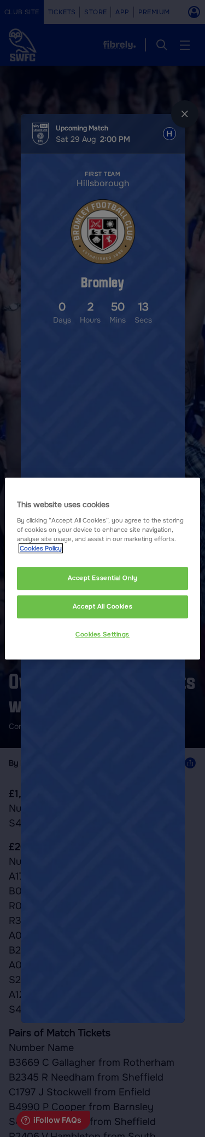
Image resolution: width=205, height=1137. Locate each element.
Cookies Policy (41, 548)
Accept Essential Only (103, 578)
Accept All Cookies (102, 606)
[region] (102, 568)
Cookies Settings (102, 634)
